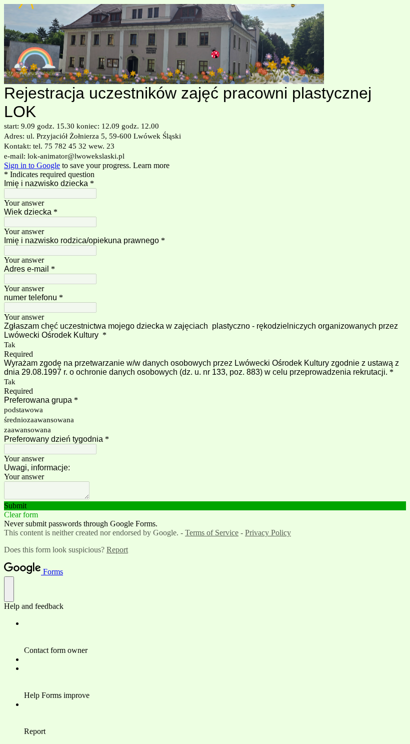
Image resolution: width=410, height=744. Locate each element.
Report (117, 549)
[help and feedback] (9, 589)
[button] (205, 505)
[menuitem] (215, 637)
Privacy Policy (268, 532)
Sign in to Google (32, 165)
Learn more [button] (151, 165)
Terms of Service (211, 532)
